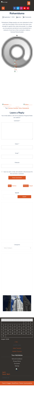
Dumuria (10, 108)
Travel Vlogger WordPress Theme (12, 383)
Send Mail (6, 374)
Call (4, 372)
